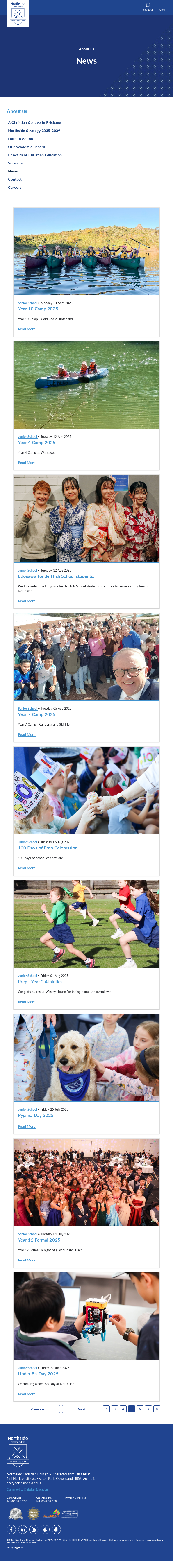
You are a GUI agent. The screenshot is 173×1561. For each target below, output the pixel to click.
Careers (15, 187)
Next (82, 1409)
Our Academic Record (26, 147)
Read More (27, 329)
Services (15, 163)
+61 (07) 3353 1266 (17, 1501)
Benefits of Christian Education (35, 155)
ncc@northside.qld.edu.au (25, 1483)
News (13, 171)
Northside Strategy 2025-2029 (34, 130)
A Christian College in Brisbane (34, 122)
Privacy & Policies (75, 1497)
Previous (37, 1409)
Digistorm (19, 1547)
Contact (15, 179)
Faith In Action (20, 138)
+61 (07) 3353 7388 (46, 1501)
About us (17, 111)
